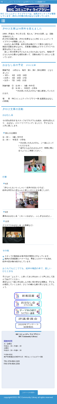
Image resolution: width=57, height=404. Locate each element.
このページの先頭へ (28, 392)
